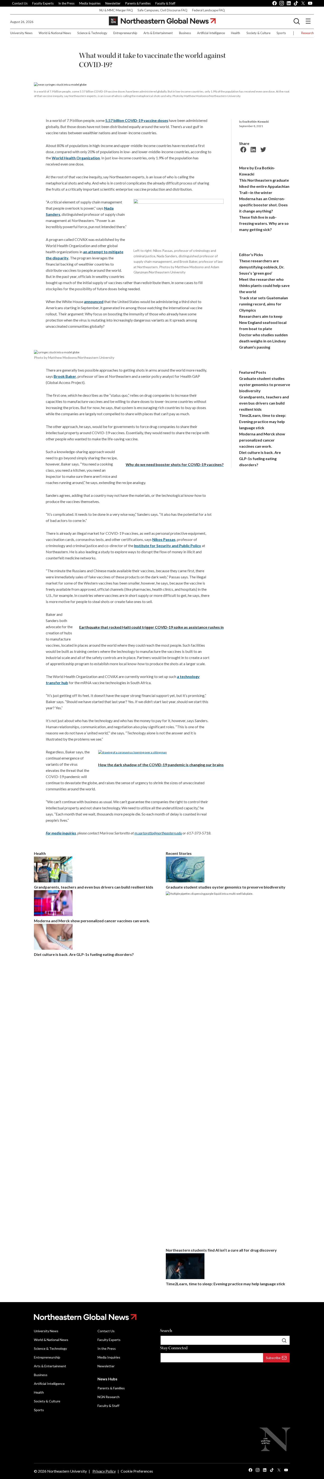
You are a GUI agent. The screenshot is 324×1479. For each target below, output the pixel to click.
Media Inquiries (90, 3)
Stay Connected (174, 1348)
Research (307, 33)
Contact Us (20, 3)
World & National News (55, 33)
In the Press (66, 3)
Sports (281, 33)
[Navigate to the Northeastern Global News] (162, 21)
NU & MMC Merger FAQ (116, 10)
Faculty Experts (43, 3)
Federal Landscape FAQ (208, 10)
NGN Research (108, 1397)
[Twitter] (262, 149)
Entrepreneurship (125, 33)
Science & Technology (92, 33)
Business (185, 33)
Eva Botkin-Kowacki (255, 121)
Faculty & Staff (165, 3)
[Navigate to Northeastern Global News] (162, 1317)
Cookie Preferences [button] (137, 1471)
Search (166, 1330)
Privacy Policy (104, 1471)
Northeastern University (67, 1471)
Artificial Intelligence (211, 33)
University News (21, 33)
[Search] (284, 1340)
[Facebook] (242, 149)
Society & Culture (258, 33)
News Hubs (107, 1379)
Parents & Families (138, 3)
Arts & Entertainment (158, 33)
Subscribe (273, 1358)
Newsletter (112, 3)
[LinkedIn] (252, 149)
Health (235, 33)
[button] (296, 21)
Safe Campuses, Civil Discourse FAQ (162, 10)
